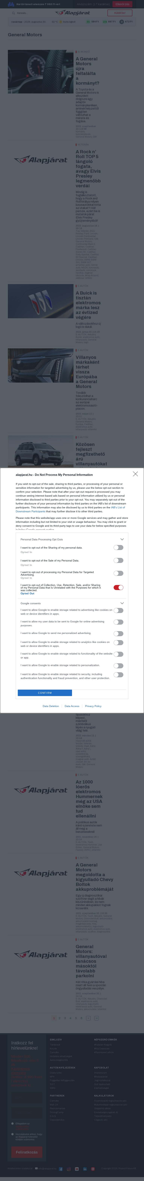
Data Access (72, 706)
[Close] (136, 475)
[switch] (118, 547)
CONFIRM (45, 693)
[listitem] (72, 539)
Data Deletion (51, 706)
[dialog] (72, 590)
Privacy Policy (93, 706)
